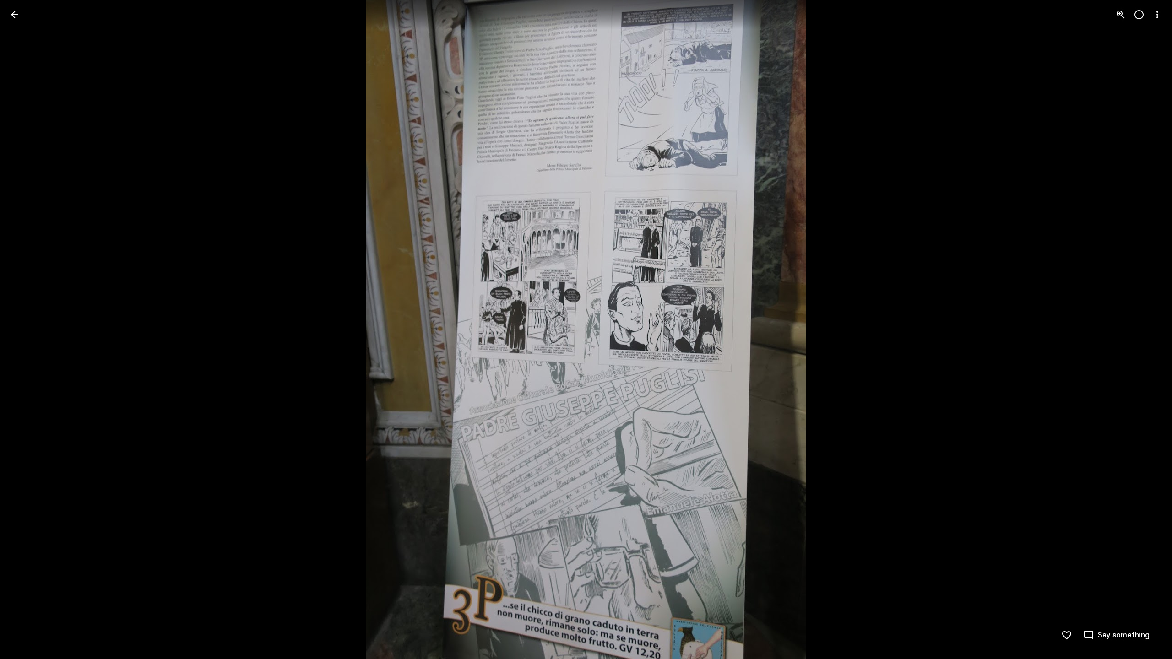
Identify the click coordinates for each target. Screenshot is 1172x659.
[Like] (1066, 635)
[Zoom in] (1121, 14)
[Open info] (1139, 14)
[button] (25, 329)
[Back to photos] (15, 15)
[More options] (1157, 14)
